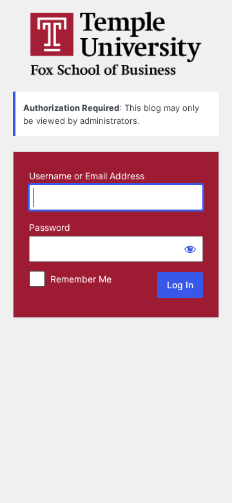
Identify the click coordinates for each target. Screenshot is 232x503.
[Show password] (190, 249)
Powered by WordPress (116, 44)
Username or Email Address (86, 175)
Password (49, 227)
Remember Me (80, 278)
